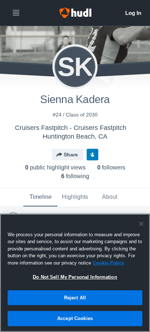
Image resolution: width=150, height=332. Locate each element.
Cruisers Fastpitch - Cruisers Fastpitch (70, 127)
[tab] (40, 197)
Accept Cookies (75, 318)
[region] (75, 273)
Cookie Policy (108, 263)
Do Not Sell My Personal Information (75, 277)
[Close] (141, 224)
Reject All (75, 297)
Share (71, 154)
